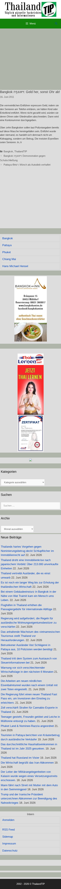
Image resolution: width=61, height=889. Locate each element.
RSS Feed (8, 829)
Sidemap (7, 836)
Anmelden (8, 820)
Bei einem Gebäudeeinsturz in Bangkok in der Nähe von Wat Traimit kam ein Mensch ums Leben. (28, 596)
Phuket (6, 252)
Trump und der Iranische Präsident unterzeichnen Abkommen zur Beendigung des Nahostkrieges (29, 798)
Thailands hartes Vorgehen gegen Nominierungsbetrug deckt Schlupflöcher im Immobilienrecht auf (27, 551)
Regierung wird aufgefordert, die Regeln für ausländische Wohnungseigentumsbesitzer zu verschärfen (28, 622)
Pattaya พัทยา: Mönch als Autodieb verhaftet (27, 164)
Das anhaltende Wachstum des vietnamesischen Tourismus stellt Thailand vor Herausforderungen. (30, 636)
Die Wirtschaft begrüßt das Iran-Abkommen (27, 762)
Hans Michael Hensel (15, 266)
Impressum (9, 843)
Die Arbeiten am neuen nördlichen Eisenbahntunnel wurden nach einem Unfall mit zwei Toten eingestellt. (29, 685)
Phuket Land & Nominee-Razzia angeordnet (27, 726)
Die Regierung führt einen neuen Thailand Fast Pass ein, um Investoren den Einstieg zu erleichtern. (29, 698)
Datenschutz (10, 850)
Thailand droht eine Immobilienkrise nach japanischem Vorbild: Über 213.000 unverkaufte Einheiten (29, 564)
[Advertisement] (30, 59)
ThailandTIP (20, 151)
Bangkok (8, 151)
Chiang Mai (9, 259)
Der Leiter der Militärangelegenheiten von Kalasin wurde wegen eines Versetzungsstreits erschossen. (29, 776)
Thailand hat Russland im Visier (20, 757)
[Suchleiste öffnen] (56, 23)
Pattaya (7, 245)
